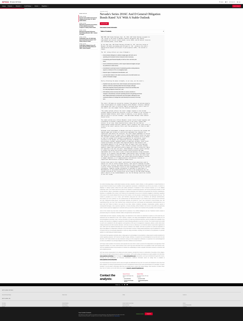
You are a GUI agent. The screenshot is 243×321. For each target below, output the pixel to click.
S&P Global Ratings (7, 290)
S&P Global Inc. (6, 298)
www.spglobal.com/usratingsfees (108, 259)
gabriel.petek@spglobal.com (143, 281)
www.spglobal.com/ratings (106, 256)
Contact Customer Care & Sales (128, 303)
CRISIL (124, 294)
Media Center (64, 294)
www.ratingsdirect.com (130, 256)
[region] (121, 314)
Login (239, 1)
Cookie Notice (117, 315)
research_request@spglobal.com (135, 268)
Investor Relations (65, 303)
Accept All (149, 313)
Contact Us (233, 1)
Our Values (4, 303)
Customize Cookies (140, 313)
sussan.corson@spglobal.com (128, 281)
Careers (184, 303)
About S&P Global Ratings (6, 294)
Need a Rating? (237, 6)
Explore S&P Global (16, 2)
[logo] (5, 2)
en (227, 1)
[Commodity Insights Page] (122, 285)
